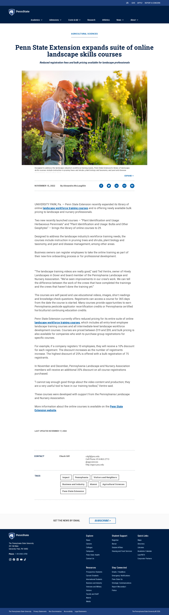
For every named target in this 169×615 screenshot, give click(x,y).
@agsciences (92, 462)
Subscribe (102, 520)
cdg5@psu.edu (92, 456)
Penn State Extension (73, 491)
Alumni (93, 484)
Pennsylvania (81, 477)
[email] (124, 186)
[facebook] (101, 186)
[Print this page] (132, 186)
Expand (128, 176)
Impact (65, 477)
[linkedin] (117, 186)
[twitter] (109, 186)
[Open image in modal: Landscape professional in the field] (84, 118)
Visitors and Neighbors (105, 477)
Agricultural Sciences (84, 34)
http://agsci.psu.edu (95, 464)
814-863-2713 (102, 459)
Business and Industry (73, 484)
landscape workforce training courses (65, 208)
